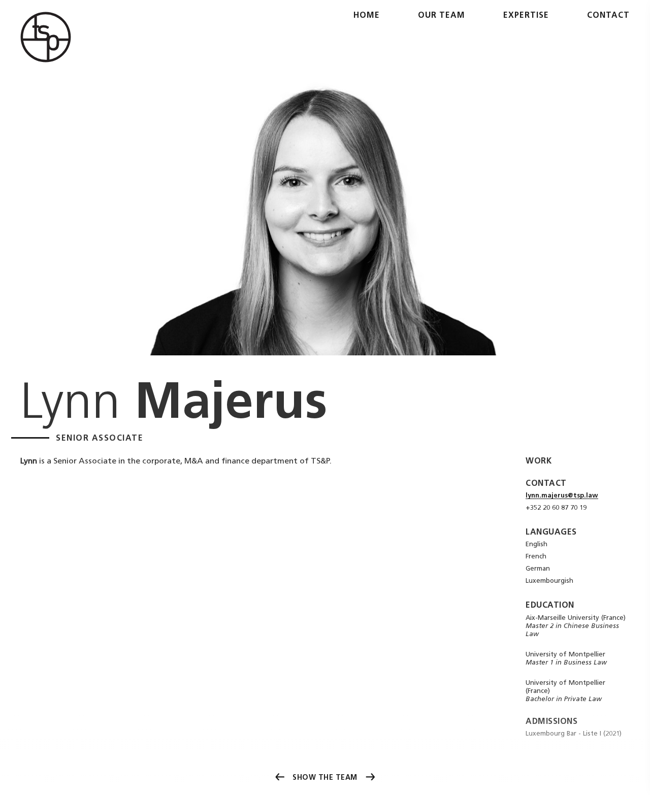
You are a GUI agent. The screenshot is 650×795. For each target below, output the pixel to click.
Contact (608, 16)
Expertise (526, 16)
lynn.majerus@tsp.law (562, 495)
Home (366, 16)
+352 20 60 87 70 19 (556, 508)
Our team (441, 16)
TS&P (45, 37)
